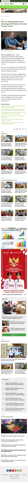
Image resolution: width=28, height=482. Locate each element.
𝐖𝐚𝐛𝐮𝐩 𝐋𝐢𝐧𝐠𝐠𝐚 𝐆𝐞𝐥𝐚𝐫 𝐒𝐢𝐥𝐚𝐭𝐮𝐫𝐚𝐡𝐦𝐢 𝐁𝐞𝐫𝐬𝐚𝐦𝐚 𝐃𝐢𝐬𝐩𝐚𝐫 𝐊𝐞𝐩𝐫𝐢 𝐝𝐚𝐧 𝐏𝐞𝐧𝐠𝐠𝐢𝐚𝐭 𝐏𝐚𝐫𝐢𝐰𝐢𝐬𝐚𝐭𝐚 (13, 450)
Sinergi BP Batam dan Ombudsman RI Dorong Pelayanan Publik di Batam (12, 123)
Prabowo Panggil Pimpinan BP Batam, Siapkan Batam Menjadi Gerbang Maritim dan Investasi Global (18, 329)
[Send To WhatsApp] (26, 129)
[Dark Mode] (24, 4)
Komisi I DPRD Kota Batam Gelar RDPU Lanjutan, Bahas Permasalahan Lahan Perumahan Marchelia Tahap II (14, 404)
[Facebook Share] (14, 129)
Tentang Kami (5, 474)
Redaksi (24, 474)
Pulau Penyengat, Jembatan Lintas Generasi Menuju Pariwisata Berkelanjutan (13, 461)
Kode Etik (16, 476)
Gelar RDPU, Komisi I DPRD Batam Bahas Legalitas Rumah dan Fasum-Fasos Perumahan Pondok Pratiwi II (15, 409)
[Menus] (2, 4)
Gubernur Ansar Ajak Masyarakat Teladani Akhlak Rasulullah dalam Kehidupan (13, 106)
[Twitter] (10, 470)
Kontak (11, 476)
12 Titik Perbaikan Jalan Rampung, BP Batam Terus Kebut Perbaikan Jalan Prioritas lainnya (13, 113)
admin (5, 28)
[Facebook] (7, 470)
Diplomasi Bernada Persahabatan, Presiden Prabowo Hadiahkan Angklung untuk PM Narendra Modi (12, 317)
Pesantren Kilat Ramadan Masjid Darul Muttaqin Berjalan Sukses (14, 389)
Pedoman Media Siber (15, 474)
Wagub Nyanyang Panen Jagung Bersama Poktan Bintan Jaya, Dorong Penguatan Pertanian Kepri (13, 110)
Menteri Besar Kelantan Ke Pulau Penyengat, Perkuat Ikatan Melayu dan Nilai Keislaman (13, 456)
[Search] (26, 4)
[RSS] (21, 470)
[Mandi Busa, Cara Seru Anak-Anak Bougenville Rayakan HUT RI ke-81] (7, 166)
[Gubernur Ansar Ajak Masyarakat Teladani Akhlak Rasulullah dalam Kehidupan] (7, 138)
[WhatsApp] (18, 470)
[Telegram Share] (23, 129)
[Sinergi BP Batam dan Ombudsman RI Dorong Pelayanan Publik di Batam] (21, 166)
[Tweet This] (17, 129)
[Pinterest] (13, 470)
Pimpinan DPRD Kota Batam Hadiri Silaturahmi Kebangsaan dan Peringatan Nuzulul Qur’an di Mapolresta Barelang (15, 399)
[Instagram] (15, 470)
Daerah (2, 19)
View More (13, 334)
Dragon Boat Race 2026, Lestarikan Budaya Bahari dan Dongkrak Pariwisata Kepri (13, 445)
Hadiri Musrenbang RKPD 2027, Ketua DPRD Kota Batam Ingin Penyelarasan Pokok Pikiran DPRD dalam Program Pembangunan (14, 384)
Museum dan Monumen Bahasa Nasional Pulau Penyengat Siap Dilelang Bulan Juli (12, 440)
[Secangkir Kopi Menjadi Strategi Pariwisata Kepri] (14, 426)
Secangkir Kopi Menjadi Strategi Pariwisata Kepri (12, 436)
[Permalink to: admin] (2, 29)
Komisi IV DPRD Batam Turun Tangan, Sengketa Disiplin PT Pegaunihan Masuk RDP (14, 394)
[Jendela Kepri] (8, 4)
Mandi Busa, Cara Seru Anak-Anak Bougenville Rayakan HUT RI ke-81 (12, 120)
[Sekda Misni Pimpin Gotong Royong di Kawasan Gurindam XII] (21, 152)
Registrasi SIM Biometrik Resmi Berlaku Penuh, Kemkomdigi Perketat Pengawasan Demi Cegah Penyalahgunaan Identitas (17, 322)
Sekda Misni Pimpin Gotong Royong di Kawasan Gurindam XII (12, 116)
